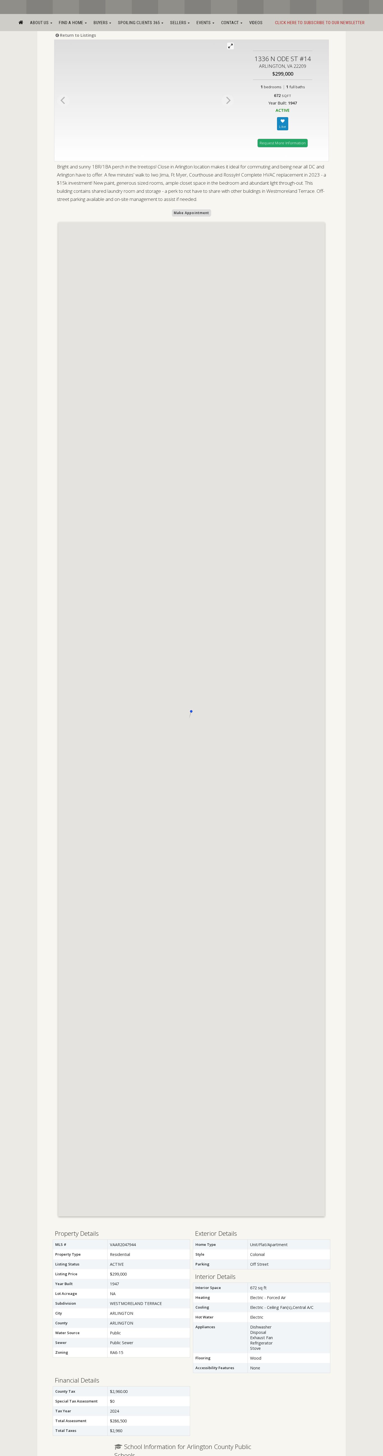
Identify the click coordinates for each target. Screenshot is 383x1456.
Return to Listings (77, 35)
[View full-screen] (230, 46)
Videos (256, 22)
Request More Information (283, 142)
